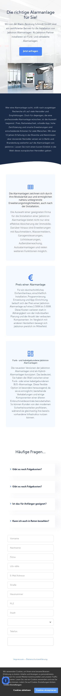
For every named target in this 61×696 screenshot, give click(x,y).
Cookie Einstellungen (12, 685)
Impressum (18, 659)
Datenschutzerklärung (37, 659)
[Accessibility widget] (5, 680)
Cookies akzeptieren (46, 690)
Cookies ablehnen (22, 690)
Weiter (30, 641)
